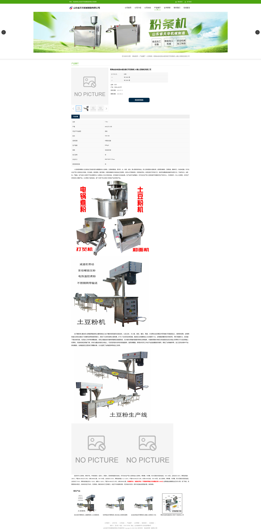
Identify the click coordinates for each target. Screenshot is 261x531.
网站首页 (180, 2)
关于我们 (189, 2)
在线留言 (187, 8)
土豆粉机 (149, 56)
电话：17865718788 (124, 525)
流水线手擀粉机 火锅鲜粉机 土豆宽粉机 (86, 515)
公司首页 (128, 8)
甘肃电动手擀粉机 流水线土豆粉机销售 (115, 515)
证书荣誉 (167, 8)
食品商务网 (147, 528)
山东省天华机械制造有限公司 (111, 528)
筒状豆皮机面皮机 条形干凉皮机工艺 (172, 515)
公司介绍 (138, 8)
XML (136, 528)
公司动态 (147, 8)
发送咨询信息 (139, 100)
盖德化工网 (154, 528)
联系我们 (177, 8)
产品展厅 (157, 8)
